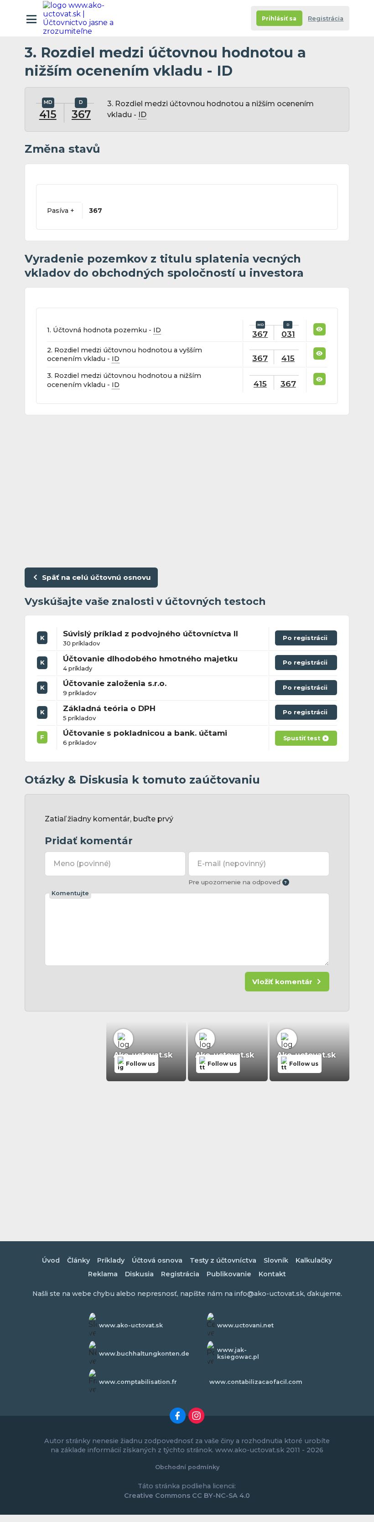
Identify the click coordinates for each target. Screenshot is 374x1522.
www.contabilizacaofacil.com (255, 1381)
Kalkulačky (314, 1260)
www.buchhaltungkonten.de (144, 1353)
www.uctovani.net (245, 1325)
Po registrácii (306, 639)
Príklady (111, 1260)
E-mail (231, 863)
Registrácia (325, 18)
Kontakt (272, 1274)
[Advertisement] (187, 489)
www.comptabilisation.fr (138, 1381)
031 (288, 334)
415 (48, 114)
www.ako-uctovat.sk (131, 1325)
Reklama (103, 1274)
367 (81, 114)
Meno (82, 863)
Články (78, 1260)
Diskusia (139, 1274)
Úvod (51, 1260)
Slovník (276, 1260)
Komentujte (70, 893)
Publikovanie (229, 1274)
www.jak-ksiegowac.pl (238, 1353)
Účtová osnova (157, 1260)
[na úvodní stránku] (83, 18)
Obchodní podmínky (187, 1467)
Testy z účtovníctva (223, 1260)
